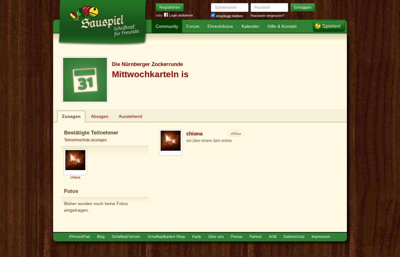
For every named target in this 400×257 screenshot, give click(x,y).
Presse (236, 236)
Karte (196, 236)
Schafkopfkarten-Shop (166, 236)
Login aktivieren (181, 15)
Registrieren (169, 7)
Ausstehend (130, 116)
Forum (192, 26)
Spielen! (331, 26)
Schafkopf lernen (126, 236)
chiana (194, 134)
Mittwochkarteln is (150, 74)
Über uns (216, 236)
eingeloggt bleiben (229, 16)
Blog (101, 236)
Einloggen (303, 7)
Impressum (321, 236)
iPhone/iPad (79, 236)
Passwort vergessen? (267, 16)
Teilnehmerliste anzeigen (85, 140)
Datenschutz (294, 236)
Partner (255, 236)
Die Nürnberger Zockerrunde (147, 64)
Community (167, 26)
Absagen (99, 116)
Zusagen (71, 116)
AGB (273, 236)
